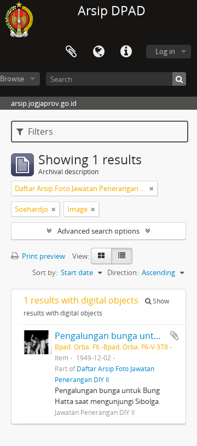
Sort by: (44, 272)
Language (98, 52)
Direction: (122, 272)
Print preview (42, 256)
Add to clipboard (174, 335)
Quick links (126, 52)
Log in (165, 51)
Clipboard (71, 52)
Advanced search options (98, 231)
